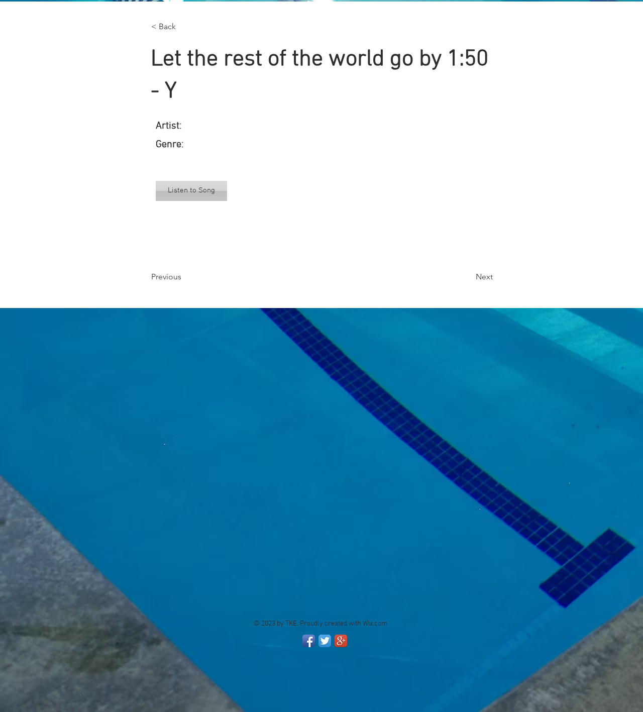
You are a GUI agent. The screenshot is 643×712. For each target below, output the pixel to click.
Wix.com (375, 624)
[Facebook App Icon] (308, 641)
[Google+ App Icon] (341, 641)
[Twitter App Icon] (324, 641)
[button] (184, 27)
